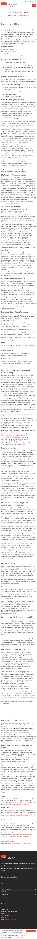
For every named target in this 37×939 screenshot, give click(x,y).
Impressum (33, 1)
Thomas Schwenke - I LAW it (28, 843)
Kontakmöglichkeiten (7, 897)
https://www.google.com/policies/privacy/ (25, 802)
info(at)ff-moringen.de (10, 919)
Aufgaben (3, 891)
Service (16, 15)
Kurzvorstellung (6, 889)
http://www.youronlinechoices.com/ (13, 437)
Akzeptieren (31, 930)
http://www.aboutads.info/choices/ (12, 435)
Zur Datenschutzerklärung (18, 937)
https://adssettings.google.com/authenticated (17, 804)
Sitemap (27, 1)
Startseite (10, 15)
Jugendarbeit (5, 894)
